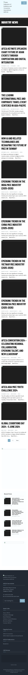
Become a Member (7, 621)
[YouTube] (4, 16)
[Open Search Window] (26, 16)
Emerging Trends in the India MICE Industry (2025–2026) (13, 185)
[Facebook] (2, 16)
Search (22, 600)
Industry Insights (14, 152)
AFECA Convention (8, 633)
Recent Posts (8, 494)
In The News (13, 65)
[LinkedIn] (7, 16)
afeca (18, 65)
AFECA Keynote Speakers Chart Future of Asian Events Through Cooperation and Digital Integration (14, 55)
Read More (10, 71)
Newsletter (6, 644)
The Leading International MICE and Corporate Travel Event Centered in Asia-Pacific (13, 100)
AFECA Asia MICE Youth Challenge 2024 (12, 388)
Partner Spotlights (15, 109)
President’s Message (8, 615)
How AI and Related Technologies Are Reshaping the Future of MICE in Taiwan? (14, 143)
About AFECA (6, 613)
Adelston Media (19, 671)
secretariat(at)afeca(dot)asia (11, 596)
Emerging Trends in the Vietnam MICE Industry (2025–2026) (13, 264)
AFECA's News (13, 357)
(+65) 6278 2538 (8, 594)
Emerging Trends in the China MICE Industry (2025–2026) (13, 224)
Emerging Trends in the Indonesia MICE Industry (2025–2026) (13, 304)
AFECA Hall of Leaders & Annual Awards (13, 636)
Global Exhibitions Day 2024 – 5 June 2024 (12, 424)
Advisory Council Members (10, 619)
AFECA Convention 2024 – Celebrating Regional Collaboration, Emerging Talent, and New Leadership (13, 347)
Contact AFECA (7, 623)
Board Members (7, 617)
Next (17, 440)
